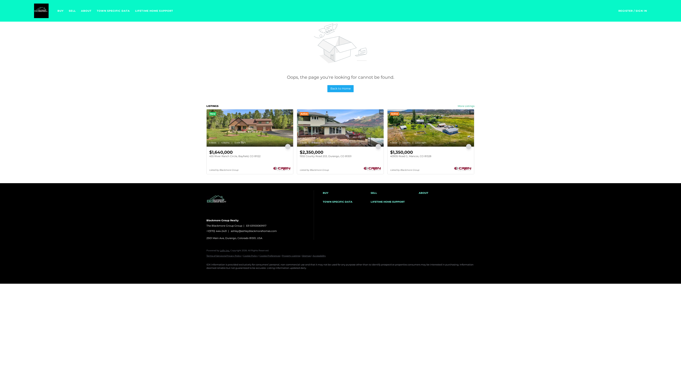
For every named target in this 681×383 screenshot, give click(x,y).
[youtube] (252, 274)
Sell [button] (72, 10)
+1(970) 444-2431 (216, 231)
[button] (41, 11)
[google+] (262, 274)
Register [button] (625, 10)
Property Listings (291, 255)
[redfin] (272, 274)
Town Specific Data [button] (113, 10)
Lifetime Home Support (154, 10)
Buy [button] (60, 10)
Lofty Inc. (225, 250)
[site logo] (219, 214)
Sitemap (306, 255)
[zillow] (231, 274)
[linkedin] (221, 274)
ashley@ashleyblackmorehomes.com (254, 231)
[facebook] (210, 274)
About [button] (86, 10)
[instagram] (241, 274)
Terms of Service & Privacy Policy (223, 255)
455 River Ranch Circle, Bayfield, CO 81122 (235, 156)
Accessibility (319, 255)
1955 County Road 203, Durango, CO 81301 (325, 156)
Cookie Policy (250, 255)
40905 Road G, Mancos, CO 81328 (410, 156)
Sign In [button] (641, 10)
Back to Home (340, 88)
